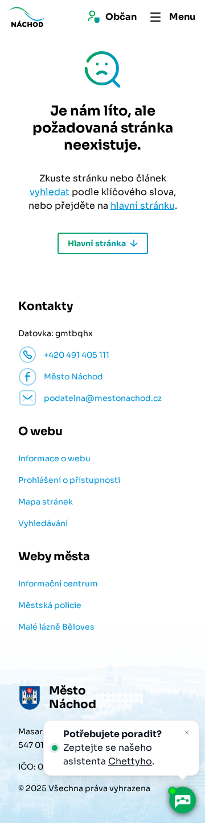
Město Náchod (73, 376)
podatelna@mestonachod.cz (103, 398)
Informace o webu (54, 458)
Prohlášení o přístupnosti (69, 480)
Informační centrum (58, 583)
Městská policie (49, 605)
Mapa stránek (45, 502)
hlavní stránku (142, 206)
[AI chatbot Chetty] (182, 800)
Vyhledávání (43, 523)
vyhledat (49, 192)
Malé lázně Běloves (56, 627)
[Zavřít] (186, 732)
